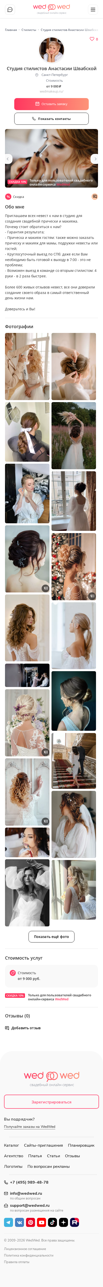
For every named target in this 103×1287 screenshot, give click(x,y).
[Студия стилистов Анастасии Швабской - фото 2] (27, 366)
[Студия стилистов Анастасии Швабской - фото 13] (74, 701)
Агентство (13, 1156)
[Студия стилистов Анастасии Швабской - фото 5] (74, 435)
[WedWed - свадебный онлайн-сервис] (51, 1080)
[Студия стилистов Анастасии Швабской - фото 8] (27, 558)
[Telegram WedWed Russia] (8, 1222)
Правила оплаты (16, 1262)
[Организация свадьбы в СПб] (51, 7)
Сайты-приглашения (43, 1145)
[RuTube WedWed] (74, 1222)
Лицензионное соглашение (25, 1249)
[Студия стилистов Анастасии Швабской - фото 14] (27, 722)
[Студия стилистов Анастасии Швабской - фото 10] (27, 628)
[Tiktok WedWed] (52, 1222)
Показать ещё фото (51, 936)
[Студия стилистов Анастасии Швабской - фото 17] (74, 824)
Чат (10, 10)
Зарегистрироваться (52, 1102)
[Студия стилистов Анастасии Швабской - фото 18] (27, 842)
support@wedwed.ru (30, 1205)
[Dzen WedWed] (63, 1222)
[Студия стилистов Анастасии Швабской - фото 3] (74, 366)
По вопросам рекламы (49, 1166)
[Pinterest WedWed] (30, 1222)
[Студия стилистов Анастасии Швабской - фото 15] (74, 761)
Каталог (11, 1145)
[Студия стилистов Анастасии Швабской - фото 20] (74, 890)
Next (95, 159)
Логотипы (13, 1166)
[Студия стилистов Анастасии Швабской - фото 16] (27, 792)
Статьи (53, 1156)
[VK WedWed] (19, 1222)
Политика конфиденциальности (29, 1255)
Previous (7, 159)
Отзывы (72, 1156)
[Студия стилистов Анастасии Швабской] (51, 158)
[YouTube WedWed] (41, 1222)
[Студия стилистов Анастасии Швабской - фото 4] (27, 432)
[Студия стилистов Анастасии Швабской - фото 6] (27, 493)
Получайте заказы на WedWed (29, 1126)
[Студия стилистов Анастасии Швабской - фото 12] (27, 675)
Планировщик (81, 1145)
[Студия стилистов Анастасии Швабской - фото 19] (27, 892)
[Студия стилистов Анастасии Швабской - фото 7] (74, 501)
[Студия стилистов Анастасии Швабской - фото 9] (74, 566)
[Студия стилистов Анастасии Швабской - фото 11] (74, 635)
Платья (35, 1156)
